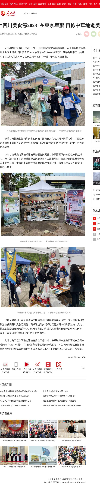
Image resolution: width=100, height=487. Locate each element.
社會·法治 (33, 4)
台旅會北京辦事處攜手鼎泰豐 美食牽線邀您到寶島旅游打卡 (24, 391)
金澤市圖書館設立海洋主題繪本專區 (42, 467)
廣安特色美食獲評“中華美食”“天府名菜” (59, 396)
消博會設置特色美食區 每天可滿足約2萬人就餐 (62, 406)
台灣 (85, 4)
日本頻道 (34, 13)
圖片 (95, 4)
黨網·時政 (14, 4)
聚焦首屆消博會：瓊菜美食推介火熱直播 (59, 401)
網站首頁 (4, 4)
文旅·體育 (42, 4)
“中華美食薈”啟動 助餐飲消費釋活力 (14, 406)
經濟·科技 (23, 4)
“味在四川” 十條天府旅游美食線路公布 (15, 401)
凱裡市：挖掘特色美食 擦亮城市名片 (15, 396)
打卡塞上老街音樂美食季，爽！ (55, 391)
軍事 (74, 4)
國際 (69, 4)
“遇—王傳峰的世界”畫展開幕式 (14, 467)
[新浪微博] (86, 34)
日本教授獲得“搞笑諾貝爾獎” (72, 440)
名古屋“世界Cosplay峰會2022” (71, 467)
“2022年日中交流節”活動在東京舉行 (14, 440)
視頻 (90, 4)
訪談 (64, 4)
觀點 (59, 4)
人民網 (25, 13)
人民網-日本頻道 (30, 34)
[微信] (93, 34)
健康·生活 (52, 4)
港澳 (80, 4)
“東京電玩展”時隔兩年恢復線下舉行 (43, 440)
